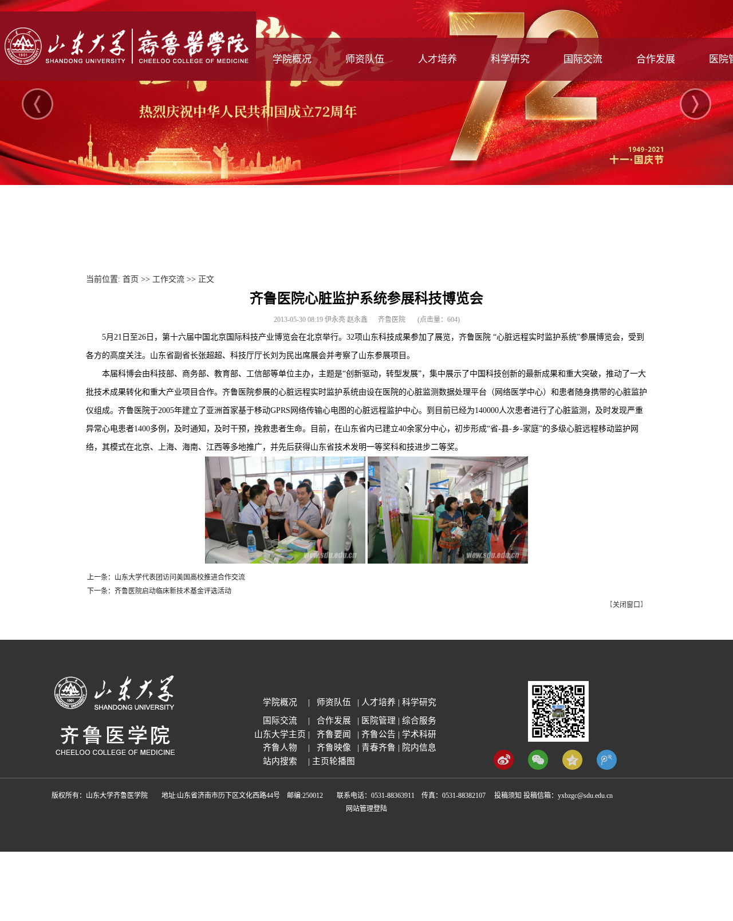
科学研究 (510, 59)
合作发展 (655, 59)
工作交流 (168, 279)
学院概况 (292, 59)
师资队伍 (364, 59)
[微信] (538, 767)
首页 (131, 279)
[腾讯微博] (607, 767)
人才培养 (437, 59)
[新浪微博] (504, 767)
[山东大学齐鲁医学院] (128, 78)
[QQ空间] (572, 767)
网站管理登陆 (366, 809)
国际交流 (582, 59)
